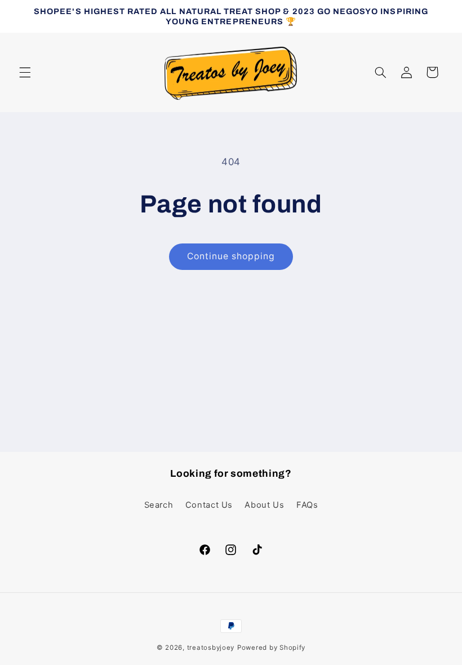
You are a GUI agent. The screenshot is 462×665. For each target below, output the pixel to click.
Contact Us (209, 505)
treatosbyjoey (211, 647)
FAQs (307, 505)
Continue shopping (231, 256)
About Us (264, 505)
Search (159, 505)
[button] (25, 72)
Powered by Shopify (271, 647)
